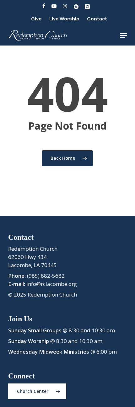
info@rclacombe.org (51, 283)
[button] (123, 35)
